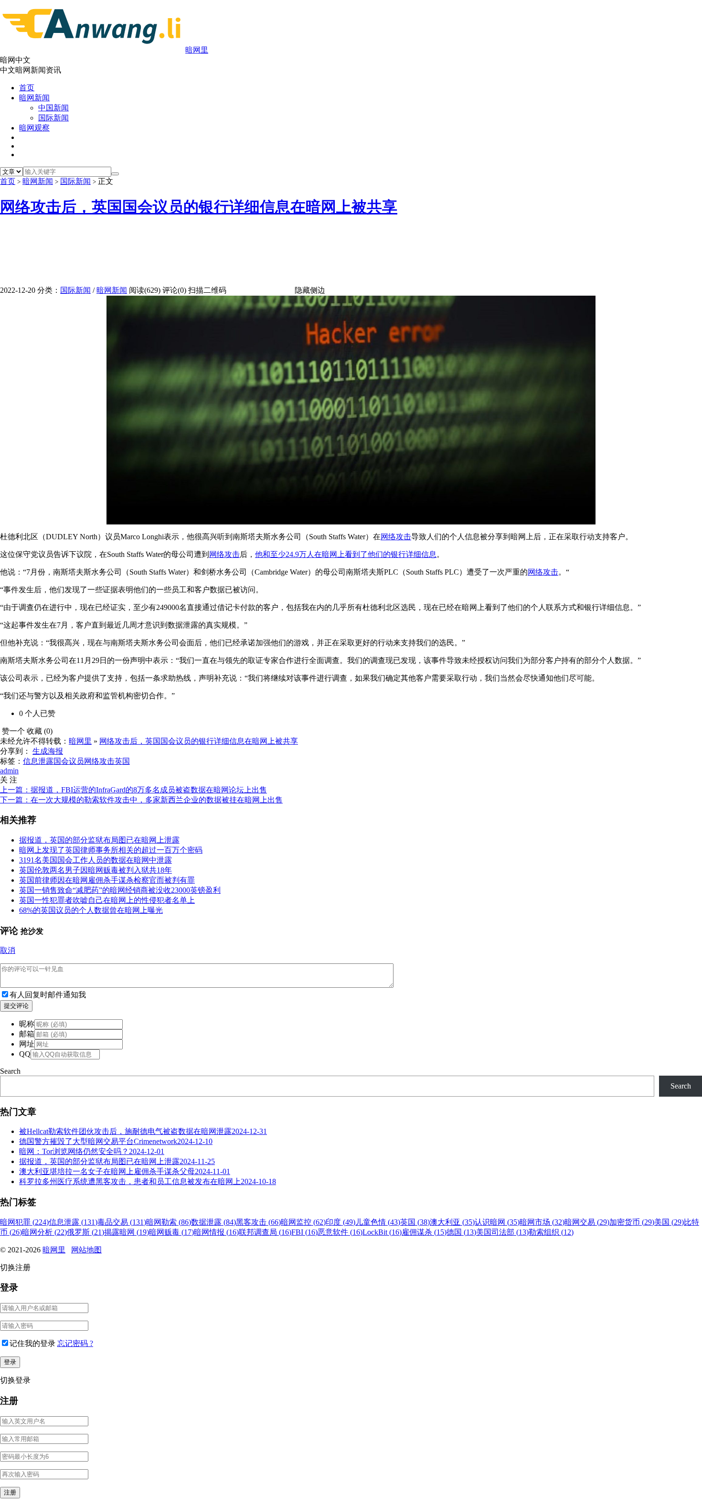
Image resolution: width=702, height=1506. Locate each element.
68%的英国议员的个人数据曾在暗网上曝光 (91, 910)
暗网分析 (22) (44, 1232)
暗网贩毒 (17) (171, 1232)
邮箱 (26, 1034)
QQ (25, 1054)
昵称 (26, 1024)
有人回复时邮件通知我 (48, 995)
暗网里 (196, 50)
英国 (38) (415, 1222)
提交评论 (16, 1005)
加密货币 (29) (631, 1222)
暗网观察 (34, 128)
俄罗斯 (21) (85, 1232)
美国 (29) (669, 1222)
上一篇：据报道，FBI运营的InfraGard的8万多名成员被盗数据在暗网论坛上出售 (133, 790)
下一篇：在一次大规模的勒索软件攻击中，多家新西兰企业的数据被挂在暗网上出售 (141, 800)
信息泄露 (38, 761)
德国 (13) (461, 1232)
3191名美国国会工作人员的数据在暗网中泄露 (95, 860)
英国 (122, 761)
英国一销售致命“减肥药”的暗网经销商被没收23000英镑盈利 (120, 890)
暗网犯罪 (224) (24, 1222)
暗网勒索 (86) (168, 1222)
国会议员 (68, 761)
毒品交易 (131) (121, 1222)
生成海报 (47, 751)
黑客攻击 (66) (258, 1222)
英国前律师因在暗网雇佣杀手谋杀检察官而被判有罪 (107, 880)
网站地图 (86, 1250)
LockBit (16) (382, 1232)
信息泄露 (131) (73, 1222)
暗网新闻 (34, 98)
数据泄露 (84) (213, 1222)
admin (9, 771)
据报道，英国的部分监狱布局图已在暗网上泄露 (99, 840)
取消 (7, 950)
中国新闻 (53, 108)
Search (10, 1071)
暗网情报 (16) (216, 1232)
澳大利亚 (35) (452, 1222)
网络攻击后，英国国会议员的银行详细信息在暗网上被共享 (198, 206)
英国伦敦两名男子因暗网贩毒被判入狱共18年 (95, 870)
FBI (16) (304, 1232)
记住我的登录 (32, 1343)
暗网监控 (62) (303, 1222)
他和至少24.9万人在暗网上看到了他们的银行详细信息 (345, 554)
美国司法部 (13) (502, 1232)
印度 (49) (340, 1222)
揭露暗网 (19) (126, 1232)
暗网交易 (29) (586, 1222)
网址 (26, 1044)
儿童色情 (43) (377, 1222)
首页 (26, 88)
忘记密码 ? (75, 1343)
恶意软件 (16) (340, 1232)
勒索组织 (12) (551, 1232)
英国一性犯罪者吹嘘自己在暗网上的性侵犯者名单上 (107, 900)
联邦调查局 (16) (265, 1232)
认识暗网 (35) (497, 1222)
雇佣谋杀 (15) (424, 1232)
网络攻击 (396, 537)
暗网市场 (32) (542, 1222)
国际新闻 (53, 118)
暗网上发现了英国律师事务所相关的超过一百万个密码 (110, 850)
